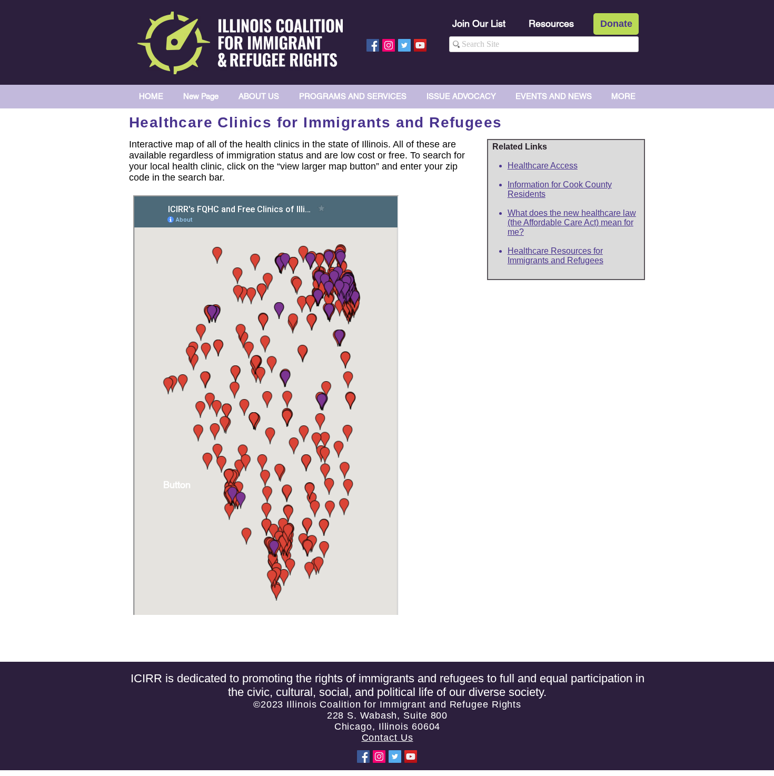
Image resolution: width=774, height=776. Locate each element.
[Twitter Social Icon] (404, 45)
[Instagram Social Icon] (388, 45)
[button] (177, 484)
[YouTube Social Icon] (420, 45)
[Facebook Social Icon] (372, 45)
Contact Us (387, 737)
